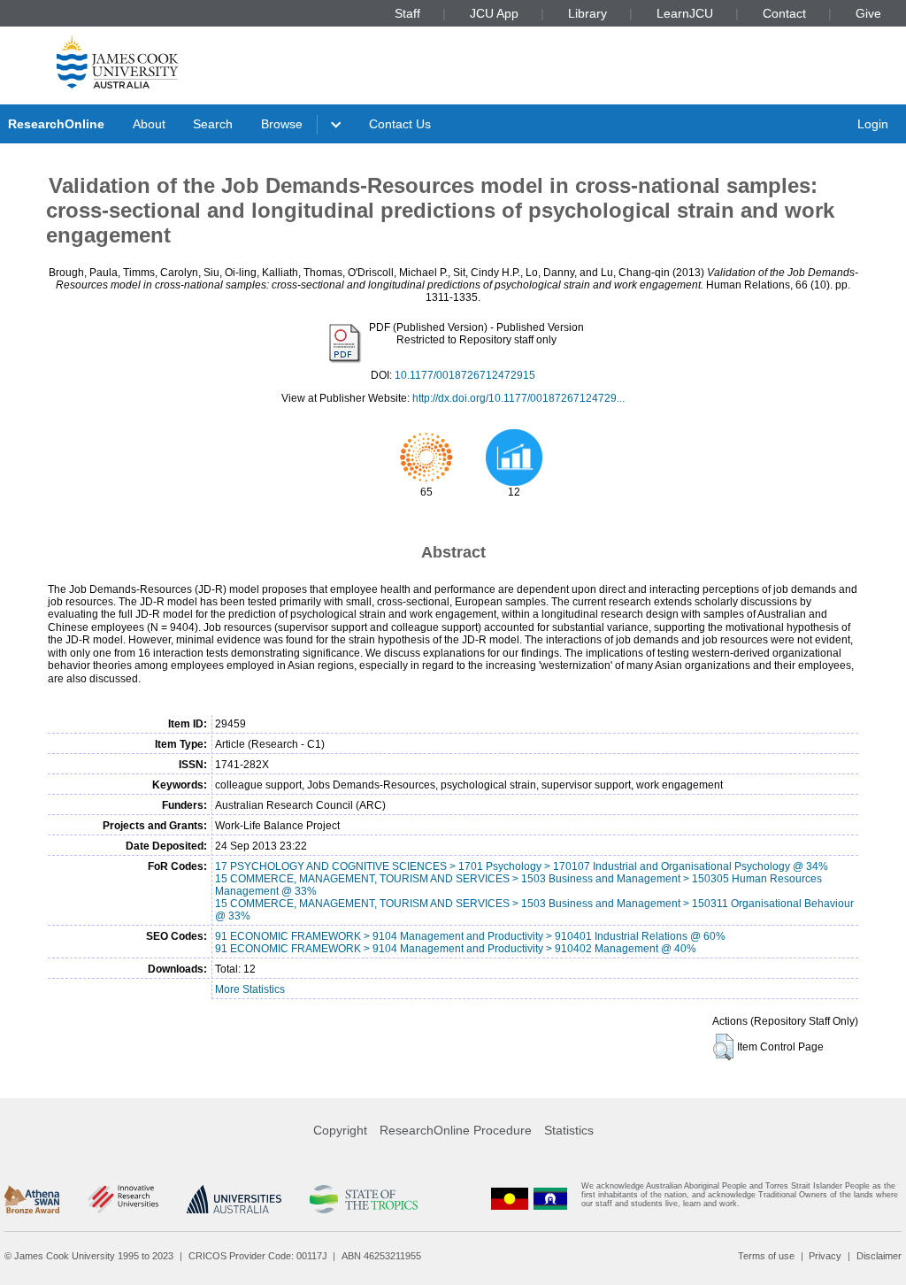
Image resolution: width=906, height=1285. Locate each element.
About (149, 124)
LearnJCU (684, 13)
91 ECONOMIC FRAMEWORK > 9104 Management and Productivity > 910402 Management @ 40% (455, 949)
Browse (282, 124)
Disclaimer (879, 1255)
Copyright (340, 1130)
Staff (407, 13)
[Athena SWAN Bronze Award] (31, 1199)
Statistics (569, 1130)
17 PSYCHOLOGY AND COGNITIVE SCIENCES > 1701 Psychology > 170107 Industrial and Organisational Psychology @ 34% (521, 866)
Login (872, 124)
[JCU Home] (118, 61)
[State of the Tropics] (364, 1199)
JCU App (494, 13)
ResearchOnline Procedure (456, 1130)
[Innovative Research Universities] (122, 1199)
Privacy (825, 1255)
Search (213, 124)
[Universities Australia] (234, 1199)
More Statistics (250, 989)
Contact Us (400, 124)
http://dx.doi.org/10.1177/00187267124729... (518, 398)
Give (868, 13)
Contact (784, 13)
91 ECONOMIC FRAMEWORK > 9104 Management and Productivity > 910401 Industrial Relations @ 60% (470, 936)
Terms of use (766, 1255)
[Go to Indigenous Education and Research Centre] (509, 1198)
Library (587, 13)
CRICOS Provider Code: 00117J (257, 1255)
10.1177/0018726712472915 (465, 375)
